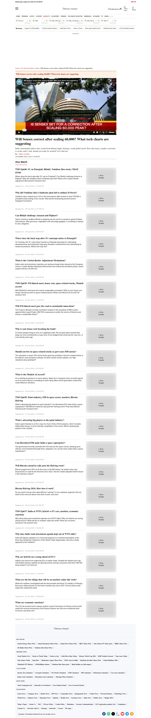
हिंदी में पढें (133, 1)
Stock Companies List (24, 685)
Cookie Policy (60, 704)
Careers (60, 708)
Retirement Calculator (100, 673)
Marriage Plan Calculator (64, 677)
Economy (96, 16)
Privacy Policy (48, 704)
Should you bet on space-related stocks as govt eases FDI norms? (45, 351)
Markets (46, 16)
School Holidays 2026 (110, 660)
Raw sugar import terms (92, 28)
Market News (44, 694)
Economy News (76, 698)
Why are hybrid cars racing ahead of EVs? (35, 556)
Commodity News (66, 694)
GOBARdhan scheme (42, 664)
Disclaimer (70, 704)
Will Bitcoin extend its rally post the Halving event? (39, 465)
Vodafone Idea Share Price (43, 648)
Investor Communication (84, 704)
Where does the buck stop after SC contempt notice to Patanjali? (46, 238)
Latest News (21, 694)
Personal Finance (106, 694)
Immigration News (81, 694)
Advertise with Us (33, 708)
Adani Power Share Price (68, 643)
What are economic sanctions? (29, 602)
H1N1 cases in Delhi (71, 660)
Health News (65, 698)
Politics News (98, 698)
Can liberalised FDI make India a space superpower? (40, 442)
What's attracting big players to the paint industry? (39, 420)
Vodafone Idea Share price (60, 664)
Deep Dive (35, 660)
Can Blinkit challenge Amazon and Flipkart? (36, 215)
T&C (39, 704)
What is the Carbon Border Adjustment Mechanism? (40, 260)
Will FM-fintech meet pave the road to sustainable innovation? (45, 306)
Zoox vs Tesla (78, 28)
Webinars (87, 16)
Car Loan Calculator (118, 673)
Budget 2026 (109, 698)
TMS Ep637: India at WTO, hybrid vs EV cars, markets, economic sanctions (46, 513)
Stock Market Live (23, 656)
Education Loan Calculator (44, 677)
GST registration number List (105, 704)
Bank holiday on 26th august (81, 664)
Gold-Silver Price (65, 28)
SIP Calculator (86, 673)
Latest (31, 16)
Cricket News (93, 694)
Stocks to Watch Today (40, 656)
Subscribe (52, 708)
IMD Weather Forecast (105, 656)
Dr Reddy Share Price (24, 648)
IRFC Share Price (85, 643)
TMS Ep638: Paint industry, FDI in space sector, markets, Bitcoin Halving (46, 399)
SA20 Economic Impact (49, 28)
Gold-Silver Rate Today (69, 656)
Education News (45, 698)
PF (102, 16)
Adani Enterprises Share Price (48, 643)
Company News (33, 694)
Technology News (120, 694)
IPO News (55, 694)
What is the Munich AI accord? (30, 374)
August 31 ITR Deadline (32, 28)
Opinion (63, 16)
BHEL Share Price (121, 643)
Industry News (32, 698)
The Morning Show (27, 68)
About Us (32, 704)
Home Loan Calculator (25, 677)
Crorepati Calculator (42, 673)
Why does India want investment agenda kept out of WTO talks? (45, 534)
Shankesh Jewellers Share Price (90, 660)
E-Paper (39, 16)
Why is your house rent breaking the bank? (35, 328)
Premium (25, 16)
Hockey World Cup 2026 (87, 656)
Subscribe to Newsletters (42, 685)
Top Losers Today (121, 656)
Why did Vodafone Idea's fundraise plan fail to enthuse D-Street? (46, 192)
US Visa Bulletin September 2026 (129, 28)
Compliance (122, 704)
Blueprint (55, 16)
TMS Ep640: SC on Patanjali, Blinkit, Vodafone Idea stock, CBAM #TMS (46, 171)
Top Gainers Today (23, 660)
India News (87, 698)
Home (18, 16)
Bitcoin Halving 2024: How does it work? (34, 488)
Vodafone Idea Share (109, 28)
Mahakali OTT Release (25, 664)
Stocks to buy (54, 656)
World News (21, 698)
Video (37, 68)
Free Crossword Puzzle (76, 685)
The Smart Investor (75, 16)
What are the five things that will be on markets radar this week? (46, 579)
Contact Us (21, 708)
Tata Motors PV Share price (103, 643)
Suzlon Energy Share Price (26, 643)
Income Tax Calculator (25, 673)
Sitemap (44, 708)
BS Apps (68, 708)
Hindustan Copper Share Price (51, 660)
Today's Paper (22, 704)
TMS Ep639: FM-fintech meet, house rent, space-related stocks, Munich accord (49, 285)
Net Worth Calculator (58, 673)
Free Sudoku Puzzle (59, 685)
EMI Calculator (73, 673)
